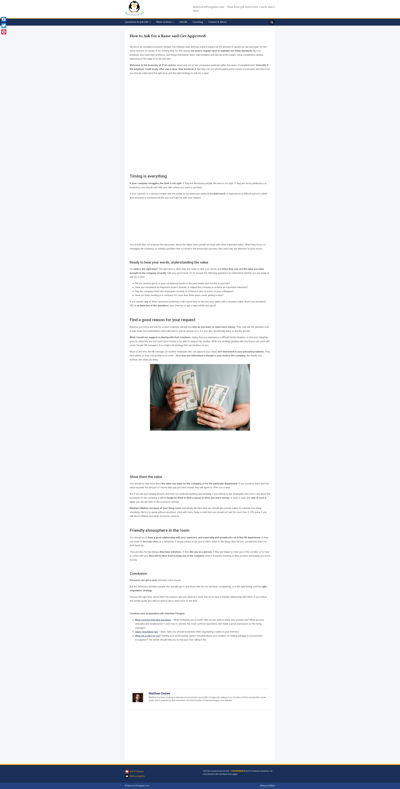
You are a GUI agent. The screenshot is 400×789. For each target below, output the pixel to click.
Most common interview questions (153, 619)
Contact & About (217, 22)
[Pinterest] (4, 32)
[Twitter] (4, 26)
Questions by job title (137, 22)
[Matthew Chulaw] (138, 699)
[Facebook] (4, 19)
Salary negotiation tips (146, 631)
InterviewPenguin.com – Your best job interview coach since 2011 (234, 9)
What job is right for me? (148, 635)
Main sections (164, 22)
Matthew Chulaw (159, 693)
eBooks (183, 22)
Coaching (197, 22)
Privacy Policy (267, 785)
